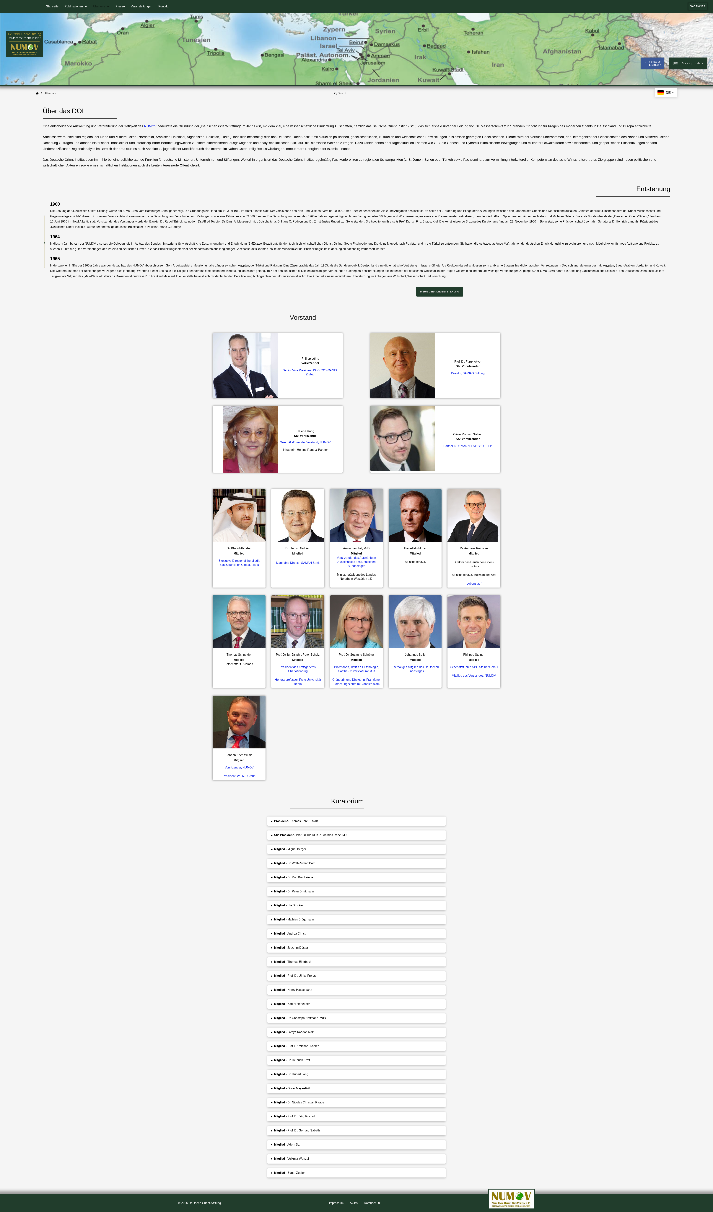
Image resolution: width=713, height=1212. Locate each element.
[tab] (356, 821)
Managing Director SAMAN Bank (298, 562)
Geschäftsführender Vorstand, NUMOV (305, 442)
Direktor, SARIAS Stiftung (468, 373)
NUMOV (150, 126)
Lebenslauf (474, 583)
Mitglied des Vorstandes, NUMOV (474, 675)
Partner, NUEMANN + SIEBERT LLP (467, 446)
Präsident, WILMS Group (239, 776)
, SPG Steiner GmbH (474, 667)
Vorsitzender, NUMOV (239, 767)
